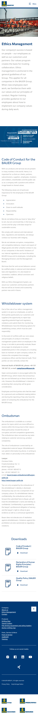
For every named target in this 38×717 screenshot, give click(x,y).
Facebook (15, 657)
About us (5, 610)
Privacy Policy (6, 684)
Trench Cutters (7, 623)
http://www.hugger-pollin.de (12, 480)
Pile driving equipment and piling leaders (16, 626)
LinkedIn (22, 657)
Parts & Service (7, 635)
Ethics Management (9, 612)
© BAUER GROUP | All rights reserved (13, 680)
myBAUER (5, 637)
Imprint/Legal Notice (17, 684)
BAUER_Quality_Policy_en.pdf (19, 583)
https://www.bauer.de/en (7, 700)
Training (5, 639)
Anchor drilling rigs (9, 628)
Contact (4, 614)
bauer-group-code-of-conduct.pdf (19, 551)
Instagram (7, 657)
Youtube (30, 657)
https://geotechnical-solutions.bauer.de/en (28, 701)
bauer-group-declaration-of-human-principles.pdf (19, 567)
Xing (19, 667)
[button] (33, 609)
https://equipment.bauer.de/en (8, 709)
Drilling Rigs (6, 621)
